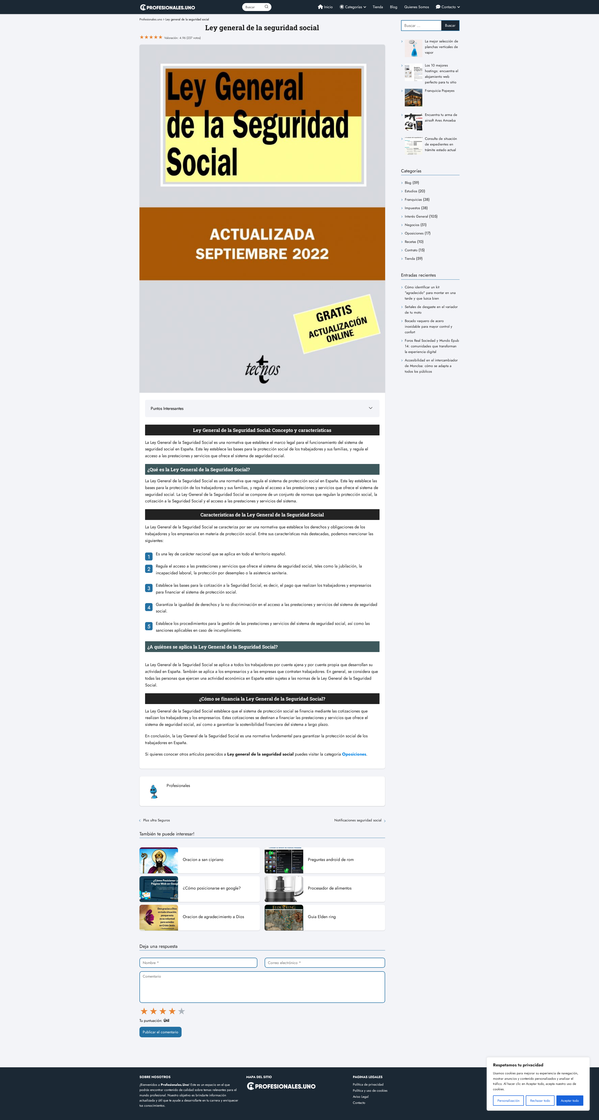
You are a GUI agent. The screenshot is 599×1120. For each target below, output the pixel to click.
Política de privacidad (368, 1084)
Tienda (378, 7)
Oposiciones (414, 233)
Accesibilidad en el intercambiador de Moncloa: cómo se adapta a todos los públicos (431, 366)
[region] (538, 1084)
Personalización (508, 1100)
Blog (393, 7)
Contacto (359, 1102)
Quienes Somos (416, 7)
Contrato (411, 250)
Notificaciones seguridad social (357, 820)
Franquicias (413, 199)
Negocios (412, 224)
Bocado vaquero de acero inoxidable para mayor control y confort (428, 326)
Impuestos (412, 208)
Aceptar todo (570, 1100)
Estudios (411, 191)
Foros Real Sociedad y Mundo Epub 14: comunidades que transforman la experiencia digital (432, 346)
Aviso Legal (361, 1096)
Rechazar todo (540, 1100)
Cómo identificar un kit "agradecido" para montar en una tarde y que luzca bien (430, 293)
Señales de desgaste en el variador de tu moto (431, 309)
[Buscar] (266, 7)
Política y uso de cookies (370, 1090)
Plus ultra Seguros (157, 820)
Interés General (416, 216)
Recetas (410, 241)
